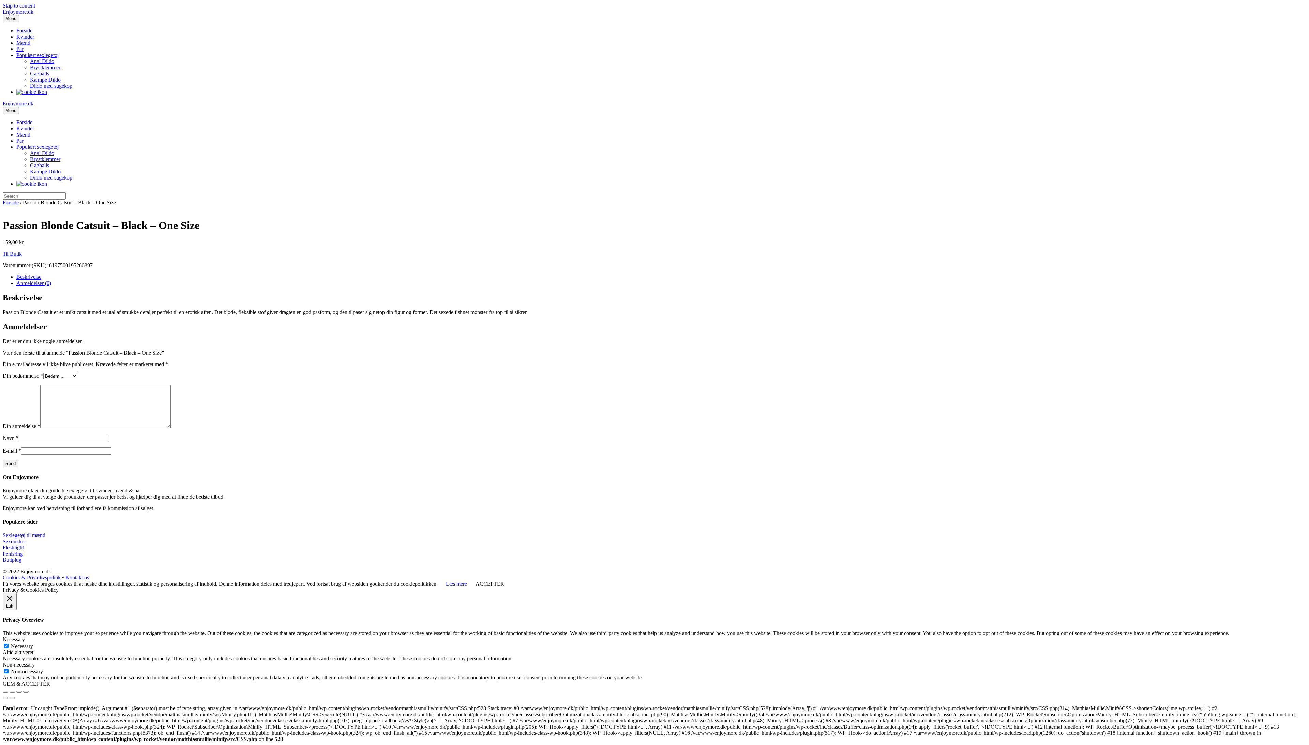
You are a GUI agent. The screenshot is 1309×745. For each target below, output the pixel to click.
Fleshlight (13, 547)
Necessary (22, 646)
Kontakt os (77, 578)
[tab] (661, 277)
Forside (24, 30)
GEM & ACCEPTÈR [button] (26, 684)
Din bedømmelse (23, 376)
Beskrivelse (28, 277)
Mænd (23, 43)
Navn (11, 438)
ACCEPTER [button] (490, 584)
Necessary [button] (14, 639)
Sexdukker (14, 541)
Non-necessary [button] (19, 665)
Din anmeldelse (21, 426)
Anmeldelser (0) (33, 283)
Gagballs (39, 73)
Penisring (13, 554)
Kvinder (25, 37)
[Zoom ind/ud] (26, 692)
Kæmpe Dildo (45, 80)
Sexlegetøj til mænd (24, 535)
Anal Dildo (42, 61)
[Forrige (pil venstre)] (5, 698)
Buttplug (12, 560)
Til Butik (12, 254)
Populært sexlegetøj (37, 55)
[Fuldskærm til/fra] (19, 692)
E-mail (12, 451)
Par (20, 49)
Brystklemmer (45, 67)
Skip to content (19, 6)
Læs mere (456, 584)
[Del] (12, 692)
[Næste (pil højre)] (12, 698)
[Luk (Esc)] (5, 692)
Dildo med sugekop (51, 86)
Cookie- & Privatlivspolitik (32, 578)
